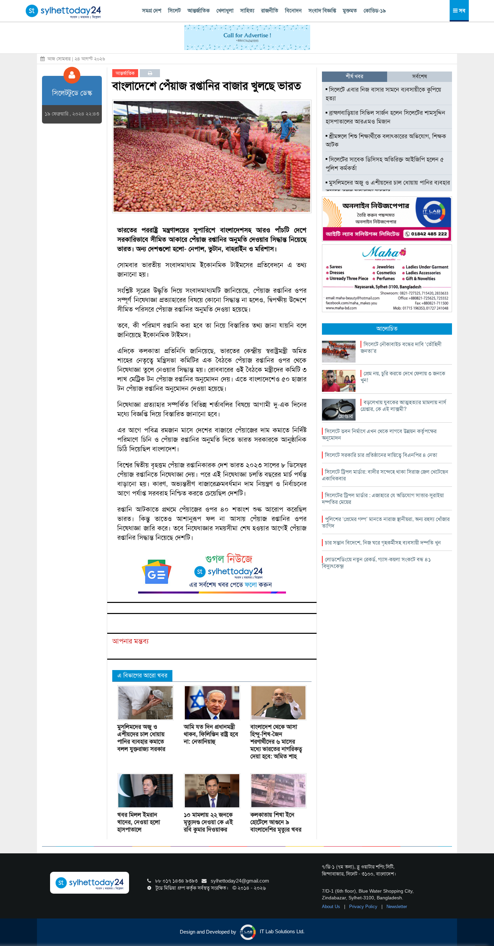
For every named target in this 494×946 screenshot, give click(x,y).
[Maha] (387, 278)
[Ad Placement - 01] (247, 37)
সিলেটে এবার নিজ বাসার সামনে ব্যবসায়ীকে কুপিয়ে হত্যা (383, 94)
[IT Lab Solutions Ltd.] (387, 218)
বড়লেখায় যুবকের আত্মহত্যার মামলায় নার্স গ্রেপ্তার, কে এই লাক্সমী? (403, 406)
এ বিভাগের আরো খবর (142, 675)
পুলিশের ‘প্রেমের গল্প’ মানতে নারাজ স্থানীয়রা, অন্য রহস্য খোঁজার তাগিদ (386, 522)
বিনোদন (293, 10)
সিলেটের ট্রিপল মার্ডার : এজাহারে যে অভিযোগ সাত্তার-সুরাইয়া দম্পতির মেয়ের (383, 499)
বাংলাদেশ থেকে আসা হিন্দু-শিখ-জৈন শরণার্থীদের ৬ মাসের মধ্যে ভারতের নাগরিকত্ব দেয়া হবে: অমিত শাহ (276, 741)
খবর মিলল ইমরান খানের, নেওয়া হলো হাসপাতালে (138, 822)
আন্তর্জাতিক (199, 10)
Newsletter (396, 906)
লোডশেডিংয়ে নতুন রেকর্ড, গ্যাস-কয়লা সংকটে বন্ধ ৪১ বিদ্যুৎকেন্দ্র (376, 563)
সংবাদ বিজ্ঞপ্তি (322, 10)
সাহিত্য (247, 10)
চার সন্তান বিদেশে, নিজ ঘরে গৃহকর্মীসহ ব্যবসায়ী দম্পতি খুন (383, 542)
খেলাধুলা (225, 10)
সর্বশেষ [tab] (419, 76)
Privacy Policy (364, 906)
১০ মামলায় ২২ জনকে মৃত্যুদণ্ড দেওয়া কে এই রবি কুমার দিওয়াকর (208, 822)
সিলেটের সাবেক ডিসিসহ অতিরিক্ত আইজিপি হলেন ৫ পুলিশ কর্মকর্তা (385, 163)
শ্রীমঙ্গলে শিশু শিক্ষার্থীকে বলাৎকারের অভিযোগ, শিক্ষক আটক (386, 140)
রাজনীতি (269, 10)
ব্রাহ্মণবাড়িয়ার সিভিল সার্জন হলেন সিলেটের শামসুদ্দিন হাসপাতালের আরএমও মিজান (385, 117)
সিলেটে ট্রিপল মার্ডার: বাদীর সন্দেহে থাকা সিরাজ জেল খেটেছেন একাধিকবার (385, 475)
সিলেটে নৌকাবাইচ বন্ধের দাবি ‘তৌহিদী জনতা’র (401, 347)
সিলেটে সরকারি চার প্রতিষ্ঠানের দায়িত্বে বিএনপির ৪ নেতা (381, 455)
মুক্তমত (350, 10)
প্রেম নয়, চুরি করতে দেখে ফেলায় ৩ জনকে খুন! (403, 377)
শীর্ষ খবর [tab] (354, 76)
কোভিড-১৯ (375, 10)
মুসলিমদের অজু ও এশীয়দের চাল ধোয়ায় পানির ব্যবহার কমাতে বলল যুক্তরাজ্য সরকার (141, 738)
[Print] (150, 73)
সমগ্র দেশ (151, 10)
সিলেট (174, 10)
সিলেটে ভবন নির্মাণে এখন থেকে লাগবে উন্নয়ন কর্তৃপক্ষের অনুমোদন (379, 434)
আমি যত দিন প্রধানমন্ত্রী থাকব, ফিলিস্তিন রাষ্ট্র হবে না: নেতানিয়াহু (211, 734)
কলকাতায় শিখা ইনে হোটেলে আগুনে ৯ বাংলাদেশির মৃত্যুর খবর (275, 822)
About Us (331, 906)
